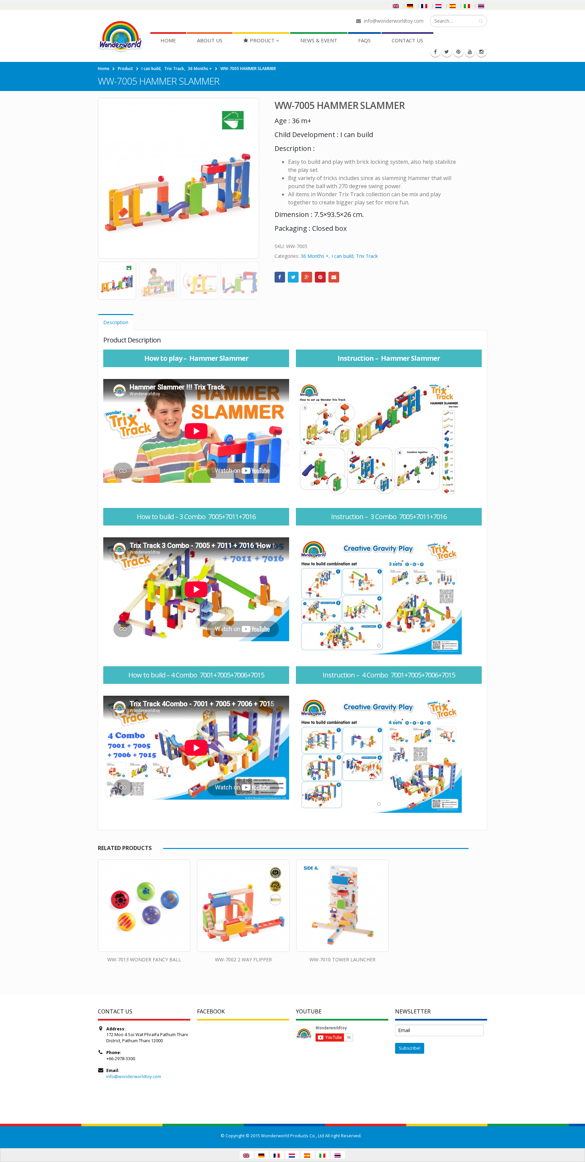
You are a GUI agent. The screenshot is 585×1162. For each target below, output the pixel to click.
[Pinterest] (458, 52)
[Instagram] (481, 52)
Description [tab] (115, 322)
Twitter (293, 277)
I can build (342, 256)
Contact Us (407, 40)
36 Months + (315, 256)
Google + (306, 277)
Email (333, 277)
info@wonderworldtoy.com (133, 1076)
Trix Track (367, 256)
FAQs (364, 40)
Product (262, 40)
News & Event (318, 40)
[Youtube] (470, 52)
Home (168, 40)
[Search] (481, 21)
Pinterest (320, 277)
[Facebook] (435, 52)
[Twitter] (447, 52)
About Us (209, 40)
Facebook (280, 277)
